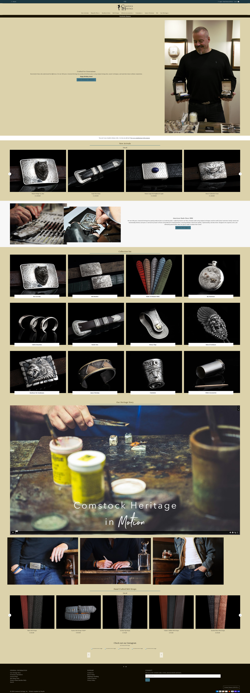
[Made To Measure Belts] (154, 276)
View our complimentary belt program (140, 138)
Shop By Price (95, 13)
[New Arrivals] (38, 276)
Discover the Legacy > (183, 227)
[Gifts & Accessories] (212, 372)
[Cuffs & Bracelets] (38, 324)
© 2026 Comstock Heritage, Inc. (19, 691)
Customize (139, 13)
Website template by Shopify (37, 691)
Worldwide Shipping (125, 16)
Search (12, 682)
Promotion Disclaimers (16, 674)
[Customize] (154, 372)
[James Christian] (96, 372)
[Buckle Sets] (96, 324)
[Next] (240, 174)
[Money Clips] (154, 324)
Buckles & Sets (106, 13)
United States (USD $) (228, 1)
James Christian (149, 13)
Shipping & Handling (93, 676)
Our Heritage (164, 13)
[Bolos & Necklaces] (212, 324)
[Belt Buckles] (96, 276)
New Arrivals (85, 13)
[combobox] (48, 1)
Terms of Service (92, 678)
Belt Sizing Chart (14, 678)
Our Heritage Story (15, 672)
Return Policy (91, 674)
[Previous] (9, 174)
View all (125, 147)
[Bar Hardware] (212, 276)
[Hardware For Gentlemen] (38, 372)
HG (157, 13)
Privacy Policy (91, 680)
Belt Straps (116, 13)
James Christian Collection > (86, 79)
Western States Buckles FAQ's (18, 680)
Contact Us (90, 672)
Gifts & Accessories (127, 13)
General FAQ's (14, 676)
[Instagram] (125, 1)
